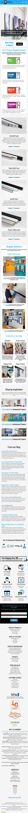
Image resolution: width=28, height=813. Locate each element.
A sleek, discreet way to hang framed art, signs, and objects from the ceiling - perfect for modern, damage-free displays (13, 81)
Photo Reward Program (7, 596)
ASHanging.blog (15, 666)
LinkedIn (15, 792)
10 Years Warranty (21, 584)
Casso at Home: (5, 304)
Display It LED (8, 364)
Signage (15, 639)
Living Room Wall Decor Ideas (10, 515)
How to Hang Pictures (15, 669)
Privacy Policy (15, 684)
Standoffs (7, 341)
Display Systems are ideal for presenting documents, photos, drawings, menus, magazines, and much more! (14, 250)
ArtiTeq (21, 696)
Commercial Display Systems (15, 649)
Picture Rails (15, 632)
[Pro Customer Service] (7, 579)
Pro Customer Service (7, 584)
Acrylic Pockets (20, 341)
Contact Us (15, 679)
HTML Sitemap (15, 687)
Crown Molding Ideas (7, 505)
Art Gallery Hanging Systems (15, 648)
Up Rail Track (14, 199)
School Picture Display (15, 653)
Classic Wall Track (14, 168)
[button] (23, 2)
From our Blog (14, 447)
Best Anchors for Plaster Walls (10, 473)
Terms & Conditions (15, 683)
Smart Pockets (20, 364)
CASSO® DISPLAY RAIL (14, 254)
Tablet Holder (15, 641)
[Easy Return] (21, 567)
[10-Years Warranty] (21, 579)
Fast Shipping (7, 571)
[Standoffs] (7, 348)
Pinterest (15, 790)
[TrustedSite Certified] (15, 725)
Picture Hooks (15, 633)
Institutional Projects (19, 424)
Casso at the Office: (6, 330)
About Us (15, 682)
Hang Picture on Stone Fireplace (10, 485)
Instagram (15, 788)
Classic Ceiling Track (14, 230)
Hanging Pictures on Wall (15, 672)
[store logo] (8, 2)
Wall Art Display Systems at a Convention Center (13, 525)
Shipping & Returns (15, 680)
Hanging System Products (15, 629)
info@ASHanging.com (15, 780)
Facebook (15, 787)
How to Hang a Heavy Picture (9, 451)
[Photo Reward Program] (7, 592)
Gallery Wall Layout (15, 668)
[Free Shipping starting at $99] (14, 558)
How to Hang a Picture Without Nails (11, 497)
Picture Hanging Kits (15, 630)
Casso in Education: (14, 278)
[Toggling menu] (2, 2)
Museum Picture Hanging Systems (15, 652)
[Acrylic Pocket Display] (20, 348)
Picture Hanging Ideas (15, 671)
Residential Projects (19, 409)
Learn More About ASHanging (8, 765)
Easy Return (21, 571)
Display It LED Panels (15, 658)
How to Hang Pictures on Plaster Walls (12, 462)
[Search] (26, 5)
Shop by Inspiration (14, 389)
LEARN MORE (19, 44)
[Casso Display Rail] (14, 266)
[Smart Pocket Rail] (20, 371)
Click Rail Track (14, 136)
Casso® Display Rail (15, 638)
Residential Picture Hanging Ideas (15, 650)
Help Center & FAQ (15, 686)
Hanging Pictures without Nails (15, 673)
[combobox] (14, 6)
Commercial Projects (19, 439)
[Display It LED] (7, 371)
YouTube (15, 791)
